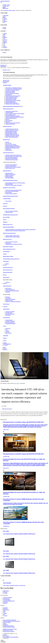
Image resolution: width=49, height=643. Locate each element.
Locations (8, 331)
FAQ (4, 614)
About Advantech (6, 309)
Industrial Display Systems (11, 99)
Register (4, 4)
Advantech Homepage (5, 1)
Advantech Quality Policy (7, 272)
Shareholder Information (10, 323)
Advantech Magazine (10, 313)
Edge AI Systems (9, 212)
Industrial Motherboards (10, 101)
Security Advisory (6, 304)
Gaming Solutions (6, 251)
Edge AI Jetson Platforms (11, 165)
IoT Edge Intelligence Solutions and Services (11, 258)
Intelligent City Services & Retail (9, 187)
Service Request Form (10, 289)
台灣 (4, 43)
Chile (4, 20)
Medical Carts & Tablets (10, 174)
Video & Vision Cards (10, 168)
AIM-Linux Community (10, 299)
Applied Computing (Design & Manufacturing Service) (13, 106)
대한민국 (5, 39)
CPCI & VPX (8, 143)
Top (2, 640)
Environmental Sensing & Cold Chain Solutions (15, 182)
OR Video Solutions (10, 177)
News (4, 612)
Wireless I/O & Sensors (10, 123)
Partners (4, 274)
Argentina (5, 18)
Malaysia (5, 41)
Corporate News (6, 598)
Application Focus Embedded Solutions (14, 88)
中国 (4, 34)
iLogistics (5, 253)
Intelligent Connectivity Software (12, 135)
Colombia (5, 21)
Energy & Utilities (6, 217)
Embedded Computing (7, 85)
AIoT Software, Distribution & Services (14, 87)
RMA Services (9, 288)
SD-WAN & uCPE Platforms (11, 158)
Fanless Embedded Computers (12, 96)
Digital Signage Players (10, 92)
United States (5, 15)
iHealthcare (5, 222)
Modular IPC (8, 149)
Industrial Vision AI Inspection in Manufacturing (15, 230)
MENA (4, 52)
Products (5, 82)
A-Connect (5, 345)
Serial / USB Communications (12, 137)
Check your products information (12, 290)
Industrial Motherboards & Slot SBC (13, 146)
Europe (4, 27)
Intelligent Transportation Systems (12, 147)
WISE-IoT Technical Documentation (13, 301)
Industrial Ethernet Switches (11, 131)
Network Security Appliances (11, 157)
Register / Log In (6, 69)
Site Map (5, 634)
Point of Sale (8, 243)
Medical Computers (10, 175)
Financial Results (9, 320)
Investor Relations (6, 317)
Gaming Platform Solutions (11, 98)
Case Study (5, 607)
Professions (8, 328)
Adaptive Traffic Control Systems (12, 235)
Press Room (8, 315)
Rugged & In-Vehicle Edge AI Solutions (14, 185)
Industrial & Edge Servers (8, 224)
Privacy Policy (16, 383)
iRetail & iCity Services (7, 239)
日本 (4, 38)
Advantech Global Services (8, 267)
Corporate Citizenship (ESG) (9, 600)
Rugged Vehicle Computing (8, 246)
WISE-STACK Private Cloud (12, 159)
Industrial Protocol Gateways (11, 133)
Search (4, 7)
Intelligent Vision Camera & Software (13, 167)
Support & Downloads (7, 285)
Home (4, 347)
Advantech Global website (9, 10)
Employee (5, 338)
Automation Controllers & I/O (12, 111)
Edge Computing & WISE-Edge (8, 208)
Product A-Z (5, 203)
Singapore (6, 8)
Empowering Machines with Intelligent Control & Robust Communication (20, 229)
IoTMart (4, 342)
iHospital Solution (9, 173)
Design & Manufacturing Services (9, 249)
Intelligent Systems (6, 139)
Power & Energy (9, 120)
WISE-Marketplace (7, 343)
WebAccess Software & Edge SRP (13, 122)
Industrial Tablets (9, 184)
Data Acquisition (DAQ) (11, 114)
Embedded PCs (9, 94)
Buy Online (6, 590)
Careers (4, 325)
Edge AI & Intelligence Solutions (12, 93)
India (4, 36)
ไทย (4, 45)
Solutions (5, 206)
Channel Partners (6, 277)
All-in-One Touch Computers (11, 241)
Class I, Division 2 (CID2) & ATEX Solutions (15, 113)
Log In (8, 4)
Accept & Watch (4, 381)
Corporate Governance (10, 321)
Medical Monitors (9, 176)
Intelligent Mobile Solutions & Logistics (10, 180)
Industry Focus (6, 609)
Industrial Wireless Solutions (11, 102)
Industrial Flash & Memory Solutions (13, 100)
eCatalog (5, 613)
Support (4, 283)
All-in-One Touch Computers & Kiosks (14, 190)
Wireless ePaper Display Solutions (12, 103)
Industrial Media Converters (11, 132)
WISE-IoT (8, 282)
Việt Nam (5, 47)
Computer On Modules (10, 91)
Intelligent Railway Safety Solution (13, 236)
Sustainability (5, 335)
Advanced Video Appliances (11, 164)
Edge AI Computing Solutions (12, 211)
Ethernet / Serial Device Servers (12, 130)
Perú (4, 22)
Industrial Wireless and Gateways (12, 134)
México (4, 17)
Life (6, 329)
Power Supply (8, 201)
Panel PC (7, 119)
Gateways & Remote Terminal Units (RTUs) (15, 117)
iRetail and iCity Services (7, 408)
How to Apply (8, 333)
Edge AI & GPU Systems (11, 144)
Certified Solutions (9, 112)
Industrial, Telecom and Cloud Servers (13, 155)
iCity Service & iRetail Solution (12, 191)
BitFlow (7, 263)
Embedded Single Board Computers (13, 95)
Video (4, 611)
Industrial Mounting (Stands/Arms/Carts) (10, 196)
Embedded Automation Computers (13, 115)
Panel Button (3, 66)
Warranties (8, 291)
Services (4, 264)
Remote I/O (8, 121)
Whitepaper (5, 608)
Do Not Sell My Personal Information (10, 637)
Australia (5, 33)
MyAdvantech (6, 5)
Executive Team (9, 312)
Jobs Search (5, 602)
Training (7, 330)
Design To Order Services (7, 269)
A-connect (5, 615)
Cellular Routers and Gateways (12, 128)
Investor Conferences (10, 322)
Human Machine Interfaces (11, 118)
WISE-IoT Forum (9, 300)
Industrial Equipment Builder (8, 226)
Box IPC (7, 142)
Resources (8, 296)
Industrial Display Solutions (8, 256)
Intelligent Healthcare (7, 170)
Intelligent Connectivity (7, 126)
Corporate (5, 306)
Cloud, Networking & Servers (8, 152)
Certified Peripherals (7, 198)
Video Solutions (6, 261)
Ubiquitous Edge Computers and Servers (14, 244)
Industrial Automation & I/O (8, 108)
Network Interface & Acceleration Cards (14, 156)
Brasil (4, 16)
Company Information (10, 311)
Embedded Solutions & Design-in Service (10, 214)
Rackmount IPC (9, 150)
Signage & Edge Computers (11, 193)
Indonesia (5, 37)
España (4, 28)
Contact (4, 340)
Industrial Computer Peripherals (12, 145)
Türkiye (4, 46)
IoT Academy (8, 298)
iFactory (4, 219)
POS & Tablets (9, 192)
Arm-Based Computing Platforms (12, 90)
